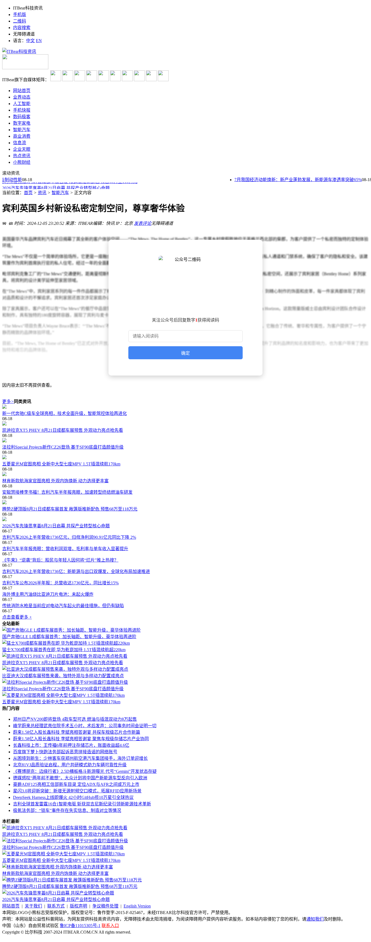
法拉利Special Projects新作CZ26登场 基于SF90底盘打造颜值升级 (63, 447)
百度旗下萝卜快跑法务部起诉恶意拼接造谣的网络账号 (65, 751)
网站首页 (11, 906)
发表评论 (142, 223)
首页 (28, 192)
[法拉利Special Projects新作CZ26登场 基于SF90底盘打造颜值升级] (185, 440)
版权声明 (78, 906)
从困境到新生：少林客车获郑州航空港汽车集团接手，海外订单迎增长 (80, 758)
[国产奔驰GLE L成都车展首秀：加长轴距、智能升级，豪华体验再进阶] (71, 630)
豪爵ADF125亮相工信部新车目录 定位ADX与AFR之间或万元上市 (76, 784)
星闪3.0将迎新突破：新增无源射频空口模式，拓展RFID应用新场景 (77, 791)
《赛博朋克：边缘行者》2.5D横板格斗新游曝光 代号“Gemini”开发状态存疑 (85, 771)
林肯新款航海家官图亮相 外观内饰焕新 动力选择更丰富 (55, 480)
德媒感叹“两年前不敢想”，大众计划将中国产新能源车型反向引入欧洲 (80, 778)
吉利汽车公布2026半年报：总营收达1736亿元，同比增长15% (60, 583)
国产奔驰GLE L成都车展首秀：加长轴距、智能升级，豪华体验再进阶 (69, 636)
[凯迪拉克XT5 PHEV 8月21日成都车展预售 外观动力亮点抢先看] (185, 424)
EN (39, 40)
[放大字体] (4, 222)
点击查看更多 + (17, 617)
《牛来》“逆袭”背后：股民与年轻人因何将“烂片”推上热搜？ (60, 560)
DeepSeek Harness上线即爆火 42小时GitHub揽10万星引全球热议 (73, 797)
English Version (137, 906)
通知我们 (315, 919)
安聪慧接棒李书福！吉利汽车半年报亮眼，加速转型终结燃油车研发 (67, 492)
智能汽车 (60, 192)
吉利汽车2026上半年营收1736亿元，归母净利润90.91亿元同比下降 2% (69, 537)
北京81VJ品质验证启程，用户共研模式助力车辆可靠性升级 (70, 765)
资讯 (42, 192)
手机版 (19, 14)
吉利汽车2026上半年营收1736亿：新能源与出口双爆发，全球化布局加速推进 (76, 571)
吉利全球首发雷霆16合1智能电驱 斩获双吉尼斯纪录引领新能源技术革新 (82, 804)
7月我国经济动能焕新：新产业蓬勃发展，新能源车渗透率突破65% (291, 179)
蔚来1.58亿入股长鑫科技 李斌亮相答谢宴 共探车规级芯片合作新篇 (76, 732)
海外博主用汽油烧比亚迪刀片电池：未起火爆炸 (47, 594)
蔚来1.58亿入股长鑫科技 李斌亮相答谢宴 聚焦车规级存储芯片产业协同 (81, 738)
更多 (8, 401)
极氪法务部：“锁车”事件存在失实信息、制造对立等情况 (67, 810)
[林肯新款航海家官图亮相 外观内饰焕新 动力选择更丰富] (185, 474)
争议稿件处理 (105, 906)
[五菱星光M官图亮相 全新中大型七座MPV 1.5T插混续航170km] (185, 457)
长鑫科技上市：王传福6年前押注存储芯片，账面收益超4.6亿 (71, 745)
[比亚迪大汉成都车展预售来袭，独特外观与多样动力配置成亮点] (65, 669)
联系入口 (110, 925)
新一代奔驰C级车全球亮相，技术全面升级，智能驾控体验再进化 (64, 413)
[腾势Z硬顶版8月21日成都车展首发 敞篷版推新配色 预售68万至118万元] (185, 502)
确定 (185, 353)
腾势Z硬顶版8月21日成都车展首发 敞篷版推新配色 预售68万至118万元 (69, 509)
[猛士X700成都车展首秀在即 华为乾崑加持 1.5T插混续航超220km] (66, 643)
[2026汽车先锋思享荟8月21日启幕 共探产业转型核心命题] (185, 519)
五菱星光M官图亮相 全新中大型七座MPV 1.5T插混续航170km (61, 464)
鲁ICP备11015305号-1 (80, 925)
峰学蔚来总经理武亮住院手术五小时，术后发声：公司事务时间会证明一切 (84, 725)
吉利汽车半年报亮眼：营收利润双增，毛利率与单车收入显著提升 (65, 548)
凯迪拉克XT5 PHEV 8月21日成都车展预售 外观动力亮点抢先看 (62, 430)
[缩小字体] (11, 222)
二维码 (19, 21)
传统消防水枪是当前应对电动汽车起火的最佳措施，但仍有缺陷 (63, 605)
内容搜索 (21, 27)
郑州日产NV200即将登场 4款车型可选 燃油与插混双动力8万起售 (75, 719)
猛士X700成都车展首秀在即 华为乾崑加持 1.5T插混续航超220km (63, 649)
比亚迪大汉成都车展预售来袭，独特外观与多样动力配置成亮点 (63, 675)
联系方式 (56, 906)
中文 (30, 40)
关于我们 (33, 906)
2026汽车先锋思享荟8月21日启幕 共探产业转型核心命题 (56, 186)
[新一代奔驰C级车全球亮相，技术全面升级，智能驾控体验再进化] (185, 407)
